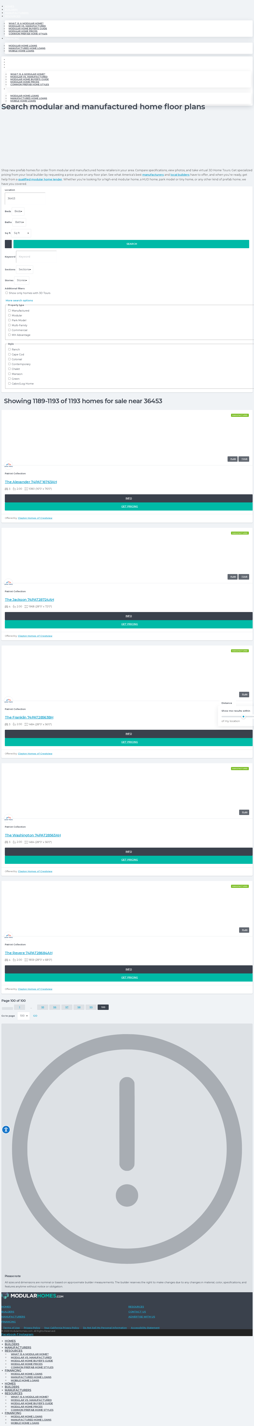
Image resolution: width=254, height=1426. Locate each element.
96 (54, 1007)
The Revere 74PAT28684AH (28, 953)
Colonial (17, 359)
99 (91, 1007)
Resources (12, 16)
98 (79, 1007)
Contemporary (21, 364)
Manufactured (20, 310)
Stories (9, 280)
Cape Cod (18, 354)
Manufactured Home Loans (27, 48)
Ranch (16, 349)
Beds (8, 211)
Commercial (19, 330)
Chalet (16, 369)
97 (66, 1007)
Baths (8, 222)
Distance (227, 703)
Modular (17, 315)
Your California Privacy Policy (61, 1327)
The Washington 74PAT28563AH (33, 835)
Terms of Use (11, 1327)
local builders (180, 174)
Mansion (17, 374)
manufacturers (153, 174)
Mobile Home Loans (21, 51)
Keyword (10, 256)
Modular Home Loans (23, 45)
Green (16, 378)
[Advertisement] (127, 140)
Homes (9, 6)
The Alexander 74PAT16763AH (31, 482)
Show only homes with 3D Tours (29, 293)
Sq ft (8, 233)
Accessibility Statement (145, 1327)
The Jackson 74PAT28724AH (29, 600)
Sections (10, 269)
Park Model (19, 320)
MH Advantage (21, 335)
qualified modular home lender (40, 179)
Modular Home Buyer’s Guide (28, 28)
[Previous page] (7, 1008)
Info (129, 498)
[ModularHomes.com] (32, 1296)
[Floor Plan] (233, 459)
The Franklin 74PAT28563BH (29, 717)
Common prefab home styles (28, 33)
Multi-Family (19, 325)
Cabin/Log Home (23, 383)
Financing (12, 38)
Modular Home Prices (23, 31)
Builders (11, 9)
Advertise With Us (141, 1316)
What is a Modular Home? (26, 23)
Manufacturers (17, 12)
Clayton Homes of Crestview (35, 518)
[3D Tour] (243, 459)
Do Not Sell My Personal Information (105, 1327)
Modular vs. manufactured (27, 26)
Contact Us (137, 1311)
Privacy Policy (32, 1327)
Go (35, 1015)
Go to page (8, 1016)
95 (42, 1007)
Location (10, 190)
